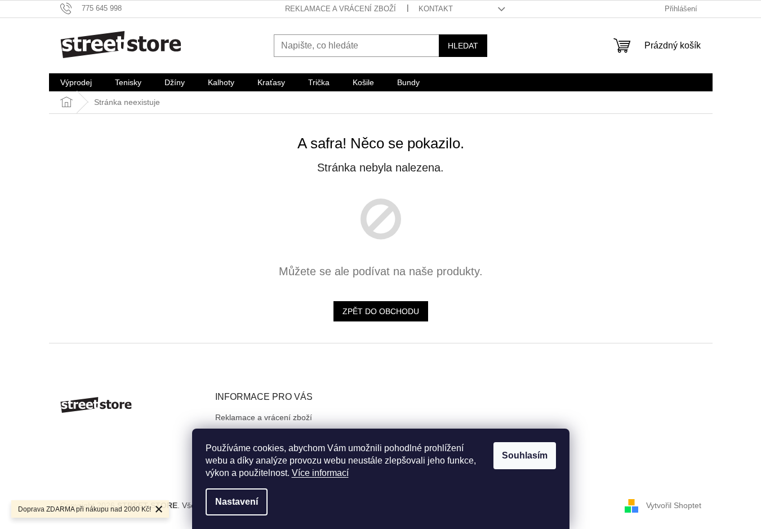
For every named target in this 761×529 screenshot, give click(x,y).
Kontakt (436, 9)
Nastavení (236, 501)
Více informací (320, 473)
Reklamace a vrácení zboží (340, 9)
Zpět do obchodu (380, 311)
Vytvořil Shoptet (673, 505)
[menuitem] (76, 82)
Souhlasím (525, 455)
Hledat (463, 45)
